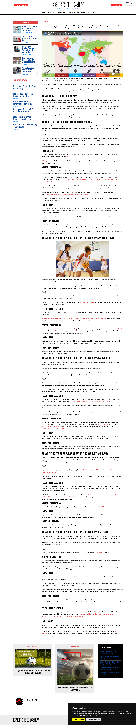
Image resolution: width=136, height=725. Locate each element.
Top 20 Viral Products (28, 54)
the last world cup (66, 497)
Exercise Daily (32, 699)
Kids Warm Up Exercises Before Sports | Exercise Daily (24, 110)
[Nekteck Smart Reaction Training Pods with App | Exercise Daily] (17, 49)
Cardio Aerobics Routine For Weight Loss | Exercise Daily (28, 60)
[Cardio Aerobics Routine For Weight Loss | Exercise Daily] (17, 60)
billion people (46, 161)
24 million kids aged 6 (87, 302)
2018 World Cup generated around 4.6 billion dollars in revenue (68, 194)
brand (45, 428)
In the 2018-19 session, (72, 179)
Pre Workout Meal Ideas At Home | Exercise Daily (28, 70)
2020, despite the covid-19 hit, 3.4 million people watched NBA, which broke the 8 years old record (74, 319)
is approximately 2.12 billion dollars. (67, 331)
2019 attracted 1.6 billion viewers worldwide (103, 401)
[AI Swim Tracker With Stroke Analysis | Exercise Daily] (17, 29)
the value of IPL (103, 424)
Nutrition (25, 74)
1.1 (67, 157)
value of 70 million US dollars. (57, 428)
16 (97, 553)
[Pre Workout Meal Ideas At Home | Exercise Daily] (17, 70)
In (52, 314)
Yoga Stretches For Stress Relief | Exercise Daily (29, 38)
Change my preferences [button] (93, 719)
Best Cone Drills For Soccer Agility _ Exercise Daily (25, 125)
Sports (15, 91)
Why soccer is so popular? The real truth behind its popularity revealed (33, 672)
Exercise (24, 64)
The (46, 194)
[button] (93, 12)
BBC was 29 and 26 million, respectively (72, 616)
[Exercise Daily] (20, 701)
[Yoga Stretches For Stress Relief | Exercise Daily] (17, 39)
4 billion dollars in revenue (109, 507)
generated (96, 507)
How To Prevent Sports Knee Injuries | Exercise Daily (23, 95)
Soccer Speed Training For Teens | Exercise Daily (25, 87)
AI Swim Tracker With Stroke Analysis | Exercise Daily (29, 28)
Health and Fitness (27, 32)
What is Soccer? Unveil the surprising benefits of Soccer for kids (75, 689)
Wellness (25, 42)
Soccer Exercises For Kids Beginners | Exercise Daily (22, 118)
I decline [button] (81, 719)
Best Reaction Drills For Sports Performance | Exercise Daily (24, 102)
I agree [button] (75, 719)
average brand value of (114, 329)
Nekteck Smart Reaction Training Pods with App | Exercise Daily (28, 49)
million (100, 553)
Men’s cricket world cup (80, 401)
